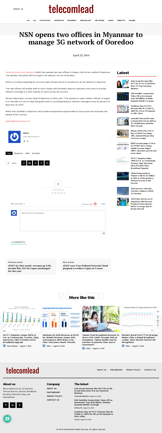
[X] (28, 141)
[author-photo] (4, 345)
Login (102, 204)
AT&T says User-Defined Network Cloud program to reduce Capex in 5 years (85, 267)
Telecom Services (81, 396)
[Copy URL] (23, 163)
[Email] (47, 163)
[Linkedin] (29, 163)
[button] (18, 9)
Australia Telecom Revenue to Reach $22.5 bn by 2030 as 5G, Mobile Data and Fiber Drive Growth (143, 122)
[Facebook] (24, 141)
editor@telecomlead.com (18, 121)
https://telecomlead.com (31, 137)
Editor (26, 133)
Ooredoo (36, 153)
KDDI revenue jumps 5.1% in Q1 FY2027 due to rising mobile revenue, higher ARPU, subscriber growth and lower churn (143, 148)
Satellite (78, 408)
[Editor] (14, 137)
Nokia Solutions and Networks (20, 72)
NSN (27, 153)
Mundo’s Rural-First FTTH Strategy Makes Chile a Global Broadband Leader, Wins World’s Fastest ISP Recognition (140, 339)
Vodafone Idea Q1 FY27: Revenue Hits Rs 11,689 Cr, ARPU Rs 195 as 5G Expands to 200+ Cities (143, 110)
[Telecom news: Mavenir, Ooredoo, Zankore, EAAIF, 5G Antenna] (123, 191)
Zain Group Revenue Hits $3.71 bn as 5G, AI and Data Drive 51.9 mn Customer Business (143, 85)
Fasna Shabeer (12, 346)
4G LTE (76, 419)
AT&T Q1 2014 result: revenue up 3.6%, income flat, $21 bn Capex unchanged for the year (30, 268)
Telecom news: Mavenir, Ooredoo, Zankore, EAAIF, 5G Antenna (142, 191)
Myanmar (18, 153)
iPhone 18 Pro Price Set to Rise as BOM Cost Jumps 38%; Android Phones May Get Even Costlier (142, 134)
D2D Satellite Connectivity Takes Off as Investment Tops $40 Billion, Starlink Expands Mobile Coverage (142, 97)
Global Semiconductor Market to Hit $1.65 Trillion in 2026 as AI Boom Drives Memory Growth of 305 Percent (143, 178)
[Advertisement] (137, 230)
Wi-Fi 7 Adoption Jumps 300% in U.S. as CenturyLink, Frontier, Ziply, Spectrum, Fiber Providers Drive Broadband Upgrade (143, 163)
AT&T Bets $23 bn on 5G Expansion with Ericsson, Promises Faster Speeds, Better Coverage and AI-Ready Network (142, 204)
